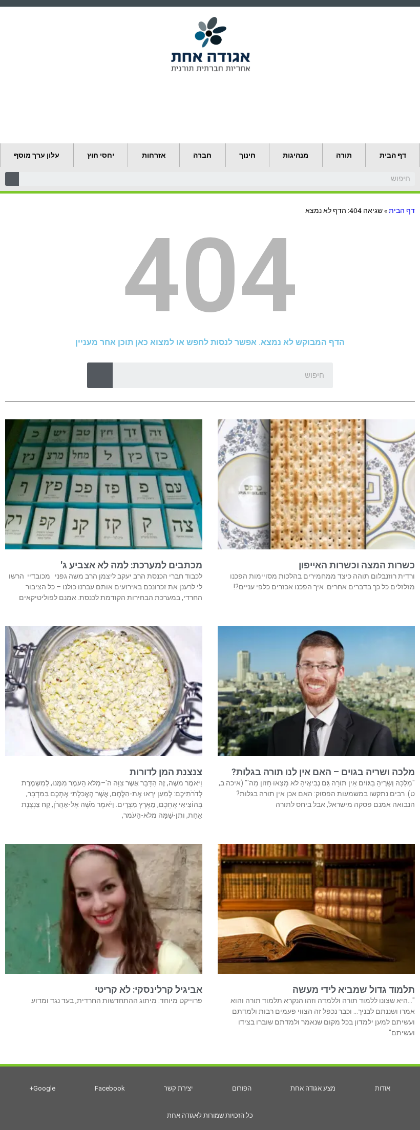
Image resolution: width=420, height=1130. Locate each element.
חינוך (247, 155)
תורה (344, 155)
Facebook (110, 1088)
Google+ (42, 1088)
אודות (382, 1088)
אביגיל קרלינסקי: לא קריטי (148, 989)
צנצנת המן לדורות (166, 771)
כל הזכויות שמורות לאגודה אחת (210, 1115)
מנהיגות (295, 155)
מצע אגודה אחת (312, 1088)
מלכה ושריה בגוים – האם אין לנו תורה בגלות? (323, 771)
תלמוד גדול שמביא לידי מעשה (353, 989)
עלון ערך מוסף (36, 155)
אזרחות (154, 155)
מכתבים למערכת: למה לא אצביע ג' (131, 565)
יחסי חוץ (100, 155)
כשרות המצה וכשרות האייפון (357, 565)
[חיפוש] (12, 179)
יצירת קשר (178, 1088)
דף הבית (393, 155)
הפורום (241, 1088)
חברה (202, 155)
